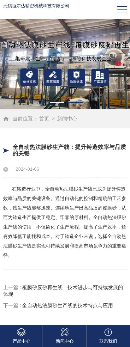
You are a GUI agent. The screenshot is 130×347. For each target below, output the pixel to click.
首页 (44, 118)
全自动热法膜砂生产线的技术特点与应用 (67, 305)
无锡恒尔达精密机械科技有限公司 (36, 5)
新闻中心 (67, 118)
